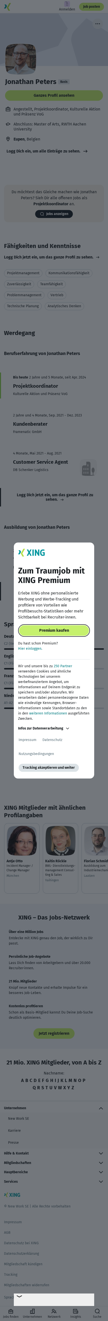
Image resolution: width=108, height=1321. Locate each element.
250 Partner (63, 666)
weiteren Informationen (48, 713)
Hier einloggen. (30, 648)
